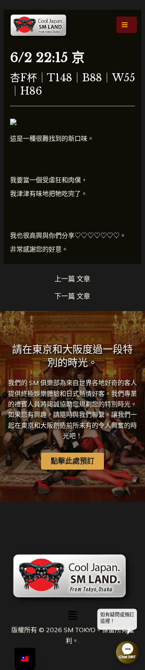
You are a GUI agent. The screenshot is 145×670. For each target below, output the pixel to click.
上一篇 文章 (72, 278)
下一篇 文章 (72, 296)
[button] (72, 616)
